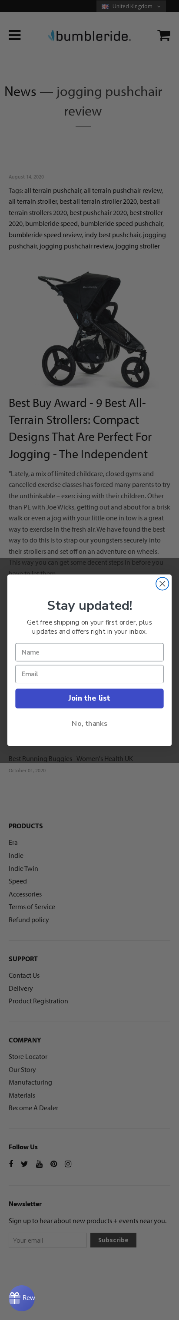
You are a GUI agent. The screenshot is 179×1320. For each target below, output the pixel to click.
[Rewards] (22, 1298)
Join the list (89, 698)
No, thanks (89, 723)
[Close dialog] (162, 583)
